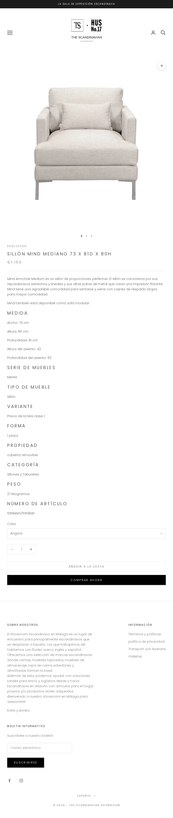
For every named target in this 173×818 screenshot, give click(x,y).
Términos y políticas (144, 634)
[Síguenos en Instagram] (21, 780)
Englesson (17, 246)
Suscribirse (26, 762)
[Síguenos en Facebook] (9, 780)
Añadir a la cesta (87, 566)
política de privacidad (146, 641)
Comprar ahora (86, 580)
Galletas (135, 656)
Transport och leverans (147, 649)
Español (84, 796)
